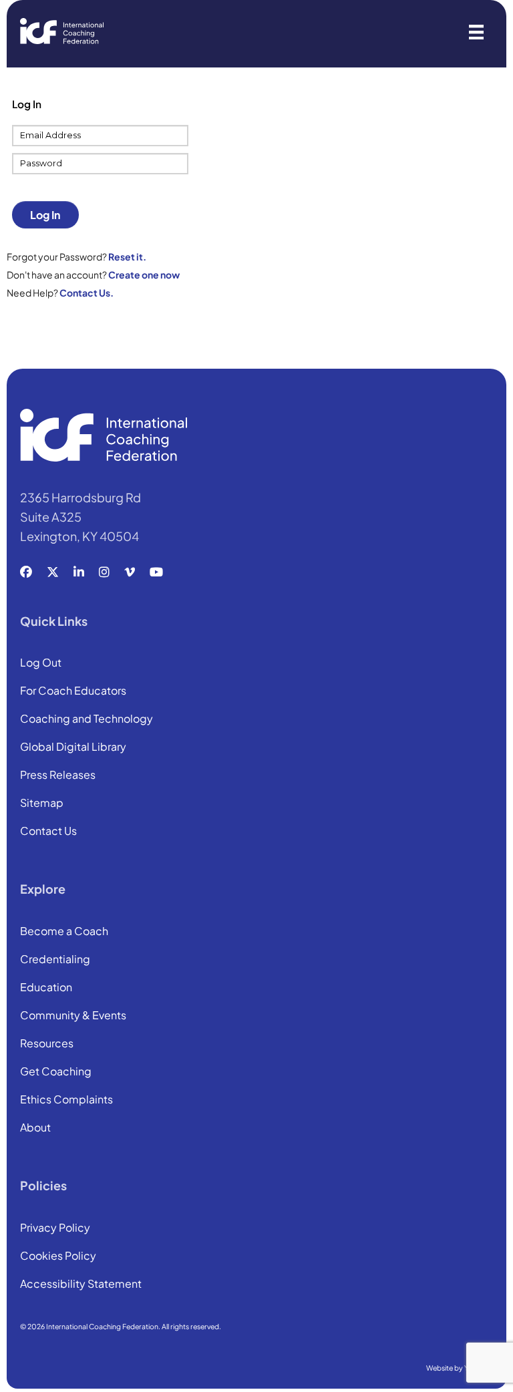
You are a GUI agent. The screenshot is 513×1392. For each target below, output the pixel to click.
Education (46, 988)
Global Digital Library (73, 747)
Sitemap (41, 804)
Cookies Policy (58, 1256)
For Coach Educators (73, 691)
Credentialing (55, 960)
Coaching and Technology (86, 719)
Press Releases (58, 775)
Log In (45, 215)
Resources (46, 1044)
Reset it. (127, 256)
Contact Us (48, 832)
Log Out (40, 663)
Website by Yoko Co (459, 1367)
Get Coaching (56, 1072)
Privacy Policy (55, 1228)
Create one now (144, 275)
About (35, 1128)
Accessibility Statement (81, 1284)
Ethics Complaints (66, 1100)
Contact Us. (86, 293)
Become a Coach (64, 932)
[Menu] (476, 31)
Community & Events (73, 1016)
